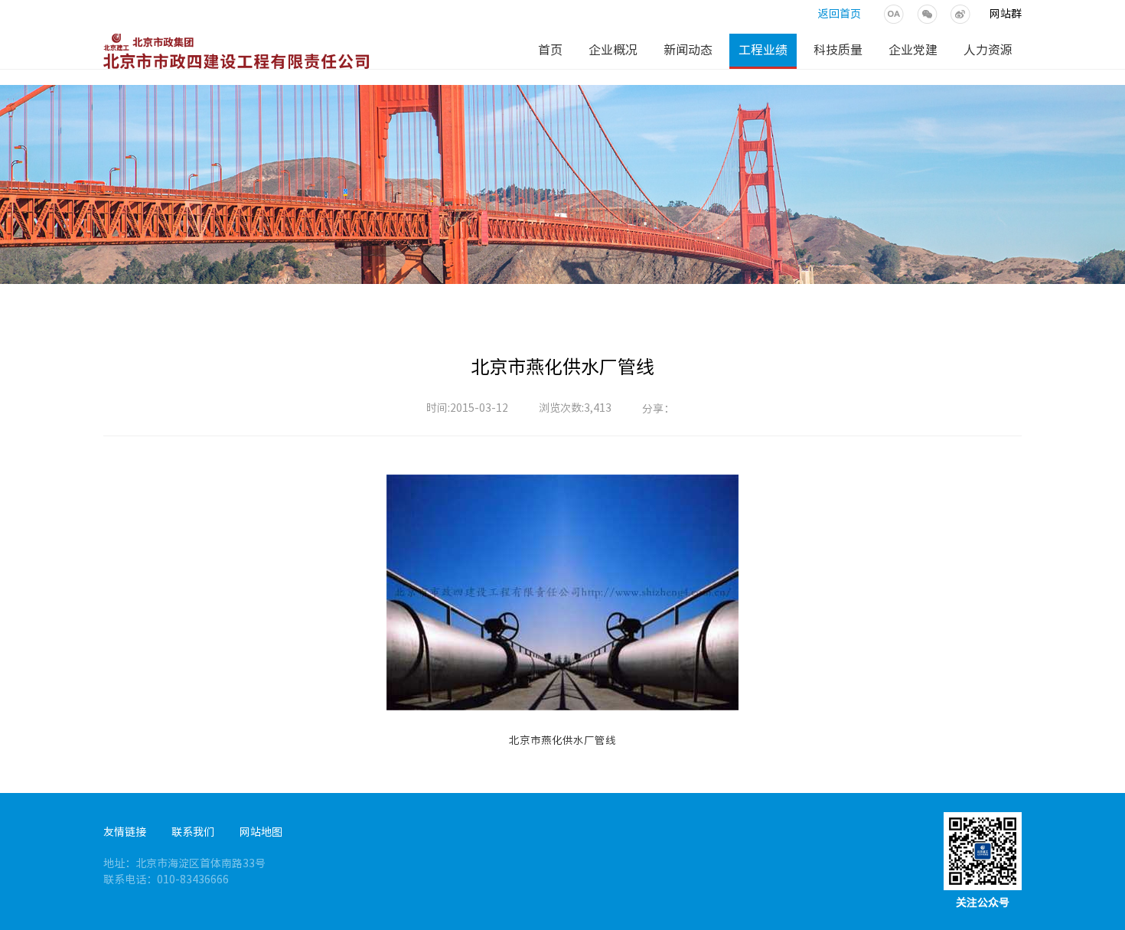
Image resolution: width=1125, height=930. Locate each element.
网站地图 (261, 832)
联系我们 (192, 832)
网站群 (1006, 13)
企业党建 (913, 50)
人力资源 (988, 50)
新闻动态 (688, 50)
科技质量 (838, 50)
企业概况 (613, 50)
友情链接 (124, 832)
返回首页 (839, 13)
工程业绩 (763, 50)
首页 (550, 50)
